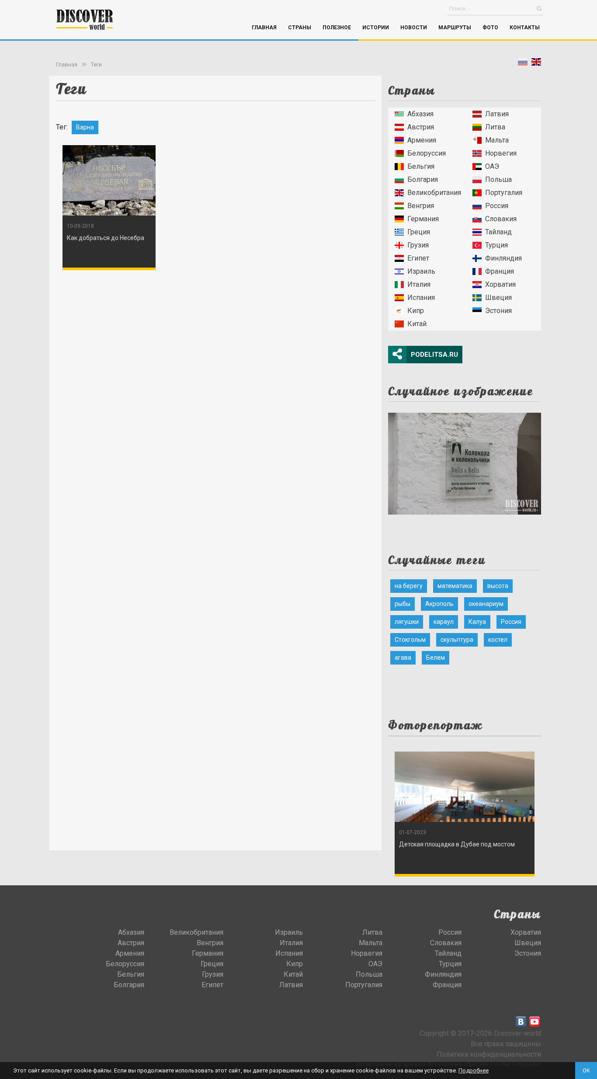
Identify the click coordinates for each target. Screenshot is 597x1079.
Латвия (497, 114)
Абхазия (420, 114)
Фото (490, 27)
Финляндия (503, 258)
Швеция (498, 297)
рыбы (402, 603)
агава (403, 657)
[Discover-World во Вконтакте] (521, 1021)
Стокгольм (410, 639)
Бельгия (420, 166)
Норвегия (501, 153)
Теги (96, 64)
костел (497, 639)
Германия (423, 219)
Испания (421, 297)
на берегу (409, 585)
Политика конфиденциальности (489, 1054)
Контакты (525, 27)
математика (454, 585)
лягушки (407, 621)
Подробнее (473, 1070)
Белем (435, 657)
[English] (536, 63)
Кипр (415, 310)
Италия (418, 284)
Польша (498, 179)
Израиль (421, 271)
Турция (496, 245)
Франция (499, 271)
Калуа (477, 621)
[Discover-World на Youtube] (534, 1021)
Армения (421, 140)
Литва (495, 127)
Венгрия (420, 206)
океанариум (486, 603)
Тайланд (498, 232)
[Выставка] (464, 461)
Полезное (337, 27)
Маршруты (454, 27)
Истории (375, 27)
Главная (264, 27)
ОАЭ (492, 166)
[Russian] (523, 63)
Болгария (422, 179)
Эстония (498, 310)
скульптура (457, 639)
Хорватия (500, 284)
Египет (418, 258)
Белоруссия (426, 153)
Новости (413, 27)
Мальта (497, 140)
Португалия (503, 192)
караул (444, 621)
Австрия (420, 127)
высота (497, 585)
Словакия (501, 219)
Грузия (418, 245)
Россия (496, 206)
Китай (417, 324)
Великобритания (434, 192)
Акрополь (439, 603)
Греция (418, 232)
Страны (299, 27)
